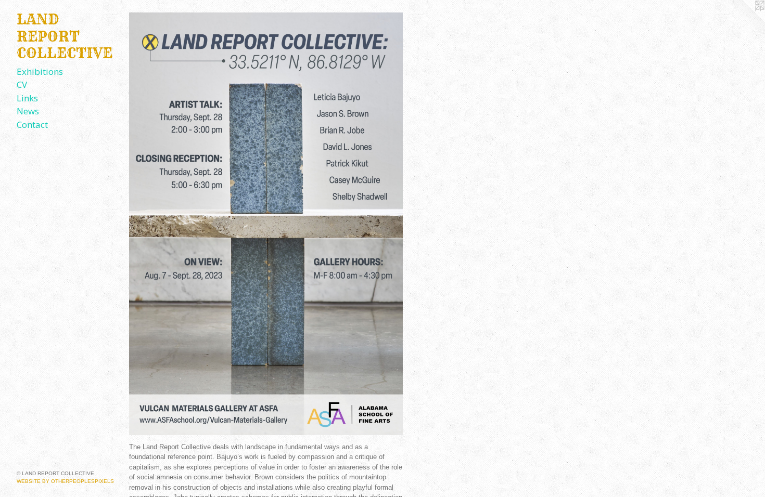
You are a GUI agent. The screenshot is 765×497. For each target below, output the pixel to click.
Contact (32, 124)
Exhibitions (40, 71)
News (28, 111)
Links (27, 98)
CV (22, 84)
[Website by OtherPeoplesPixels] (744, 21)
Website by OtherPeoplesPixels (65, 481)
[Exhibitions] (266, 223)
